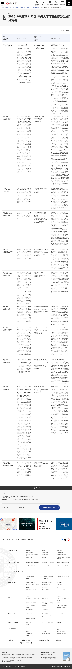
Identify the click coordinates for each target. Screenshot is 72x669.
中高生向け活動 (29, 633)
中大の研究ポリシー (45, 578)
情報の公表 (44, 557)
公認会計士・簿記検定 (61, 615)
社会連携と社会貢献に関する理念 (32, 628)
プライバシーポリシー (6, 666)
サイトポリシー (16, 666)
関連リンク (44, 593)
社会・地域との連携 (61, 631)
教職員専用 (58, 640)
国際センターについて (30, 582)
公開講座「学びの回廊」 (62, 633)
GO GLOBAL (59, 582)
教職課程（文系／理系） (31, 618)
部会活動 (59, 622)
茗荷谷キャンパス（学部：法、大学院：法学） (9, 658)
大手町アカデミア (29, 635)
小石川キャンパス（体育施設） (7, 661)
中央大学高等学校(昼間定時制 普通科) (47, 654)
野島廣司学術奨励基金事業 (62, 607)
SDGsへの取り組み (45, 628)
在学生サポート (29, 596)
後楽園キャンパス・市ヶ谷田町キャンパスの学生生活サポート (48, 602)
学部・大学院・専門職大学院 (15, 571)
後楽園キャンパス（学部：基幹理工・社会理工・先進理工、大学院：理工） (14, 656)
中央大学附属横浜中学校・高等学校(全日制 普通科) (49, 658)
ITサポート (44, 596)
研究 (9, 577)
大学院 (43, 571)
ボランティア (44, 631)
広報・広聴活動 (29, 557)
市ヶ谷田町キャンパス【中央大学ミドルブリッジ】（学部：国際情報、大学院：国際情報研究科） (17, 657)
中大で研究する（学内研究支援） (63, 576)
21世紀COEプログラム (46, 565)
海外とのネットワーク (61, 587)
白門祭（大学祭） (29, 609)
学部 (27, 571)
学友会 (27, 624)
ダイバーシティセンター (31, 605)
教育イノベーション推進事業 (62, 565)
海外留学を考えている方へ (47, 582)
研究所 (27, 578)
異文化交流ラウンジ (45, 587)
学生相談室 (44, 605)
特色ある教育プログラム (14, 563)
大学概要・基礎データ (46, 552)
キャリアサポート (12, 613)
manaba (27, 642)
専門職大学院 (59, 571)
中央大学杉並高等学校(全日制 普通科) (47, 656)
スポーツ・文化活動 (13, 622)
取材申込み (23, 666)
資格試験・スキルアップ (46, 584)
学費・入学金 (28, 572)
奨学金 (43, 607)
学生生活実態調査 (45, 609)
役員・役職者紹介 (29, 552)
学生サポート (11, 597)
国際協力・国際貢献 (45, 589)
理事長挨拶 (28, 550)
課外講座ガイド (45, 598)
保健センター (59, 602)
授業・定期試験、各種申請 (62, 605)
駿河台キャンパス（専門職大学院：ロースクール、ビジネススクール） (13, 660)
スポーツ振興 (28, 622)
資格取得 (28, 615)
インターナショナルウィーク (62, 589)
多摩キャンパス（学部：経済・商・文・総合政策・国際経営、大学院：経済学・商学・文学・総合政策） (18, 654)
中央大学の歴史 (60, 552)
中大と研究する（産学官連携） (48, 576)
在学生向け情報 (26, 640)
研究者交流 (28, 593)
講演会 (27, 631)
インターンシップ (60, 613)
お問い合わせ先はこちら (49, 507)
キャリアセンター (29, 613)
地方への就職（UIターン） (47, 613)
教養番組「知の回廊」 (46, 633)
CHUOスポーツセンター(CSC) (47, 622)
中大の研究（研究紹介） (31, 576)
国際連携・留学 (12, 583)
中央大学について (12, 550)
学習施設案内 (59, 596)
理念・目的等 (59, 550)
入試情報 (10, 640)
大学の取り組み (45, 554)
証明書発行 (28, 607)
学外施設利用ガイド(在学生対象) (32, 598)
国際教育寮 (28, 587)
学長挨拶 (43, 550)
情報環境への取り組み (61, 554)
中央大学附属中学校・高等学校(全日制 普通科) (48, 657)
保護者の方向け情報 (44, 640)
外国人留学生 (59, 584)
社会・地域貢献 (12, 628)
